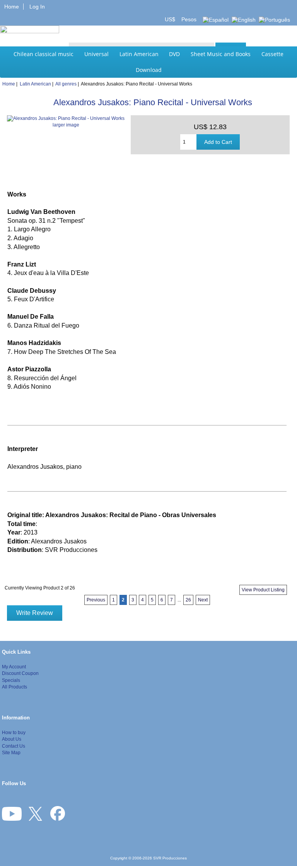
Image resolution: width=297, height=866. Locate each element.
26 (188, 600)
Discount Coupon (20, 673)
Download (149, 69)
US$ (171, 19)
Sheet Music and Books (221, 54)
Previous (96, 600)
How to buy (14, 732)
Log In (37, 6)
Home (11, 6)
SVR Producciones (170, 858)
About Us (11, 738)
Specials (11, 680)
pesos (188, 19)
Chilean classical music (43, 54)
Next (203, 600)
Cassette (272, 54)
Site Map (11, 752)
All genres (66, 83)
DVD (174, 54)
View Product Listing (263, 590)
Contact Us (13, 745)
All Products (14, 686)
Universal (96, 54)
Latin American (139, 54)
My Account (14, 666)
